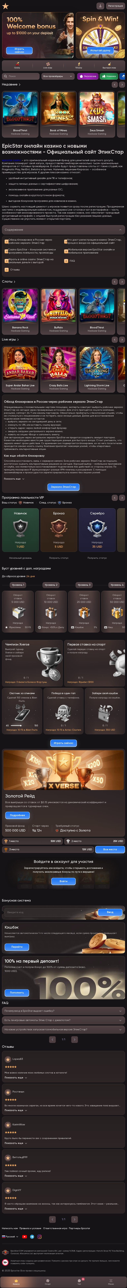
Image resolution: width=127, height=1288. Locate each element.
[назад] (52, 1039)
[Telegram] (32, 1236)
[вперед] (74, 1039)
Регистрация (115, 6)
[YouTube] (24, 1236)
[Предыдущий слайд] (115, 85)
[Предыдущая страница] (52, 1219)
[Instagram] (39, 1236)
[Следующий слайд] (122, 85)
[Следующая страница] (74, 1219)
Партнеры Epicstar (79, 1228)
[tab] (17, 65)
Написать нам (10, 1228)
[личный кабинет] (100, 6)
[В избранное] (33, 96)
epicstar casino (11, 160)
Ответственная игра (55, 1228)
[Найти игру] (5, 76)
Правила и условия (30, 1228)
